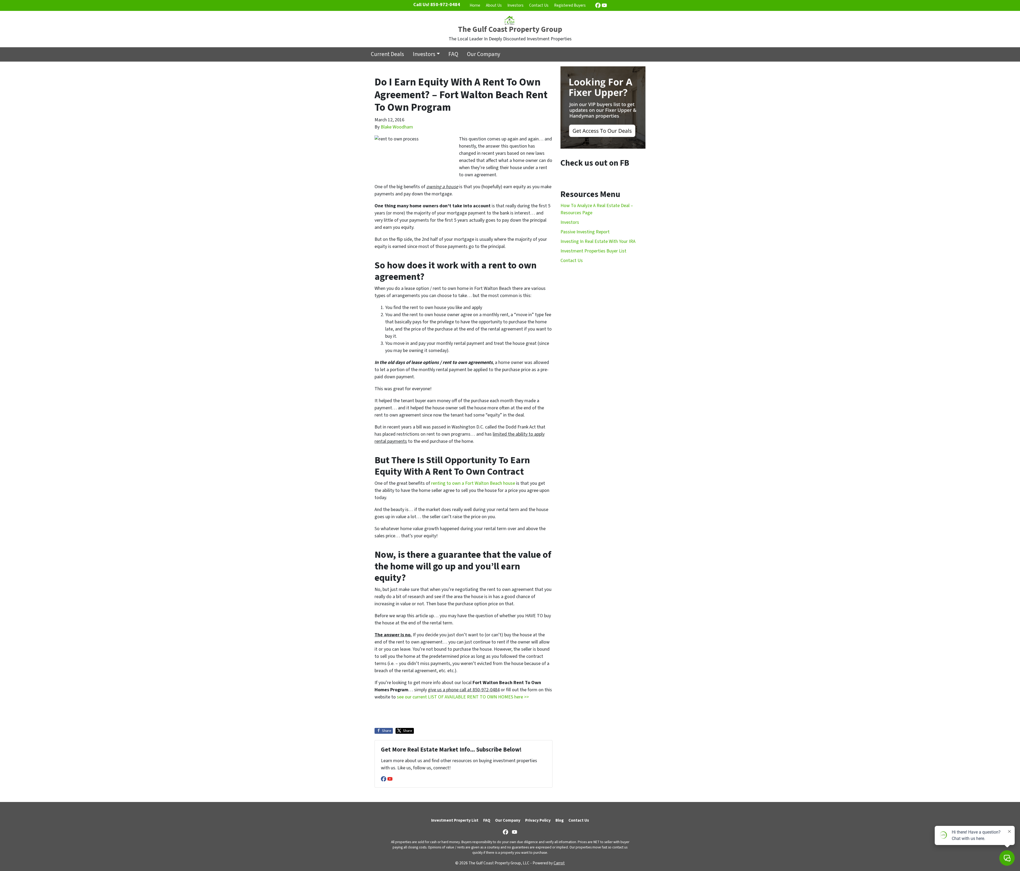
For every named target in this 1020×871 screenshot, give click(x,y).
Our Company (483, 54)
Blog (559, 820)
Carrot (559, 863)
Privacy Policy (538, 820)
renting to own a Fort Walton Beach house (473, 483)
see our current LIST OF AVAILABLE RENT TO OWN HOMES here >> (463, 697)
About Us (494, 5)
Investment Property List (454, 820)
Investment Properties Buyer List (593, 251)
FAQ (453, 54)
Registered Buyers (570, 5)
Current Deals (387, 54)
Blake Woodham (397, 127)
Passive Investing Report (585, 232)
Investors (515, 5)
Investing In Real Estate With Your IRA (597, 241)
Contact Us (539, 5)
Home (475, 5)
